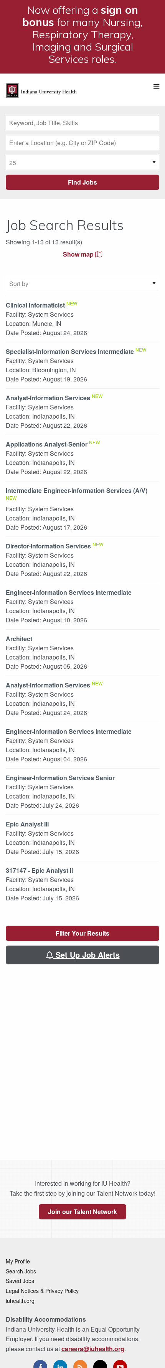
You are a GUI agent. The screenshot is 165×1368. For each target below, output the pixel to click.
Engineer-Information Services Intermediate (69, 592)
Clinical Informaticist (35, 305)
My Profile (18, 1261)
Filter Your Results (82, 933)
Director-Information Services (48, 546)
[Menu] (156, 86)
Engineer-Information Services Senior (60, 777)
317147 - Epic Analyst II (39, 870)
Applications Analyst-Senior (46, 444)
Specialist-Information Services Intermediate (70, 351)
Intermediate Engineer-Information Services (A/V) (76, 490)
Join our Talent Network (82, 1211)
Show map (79, 254)
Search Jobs (21, 1271)
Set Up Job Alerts (86, 954)
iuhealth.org (20, 1300)
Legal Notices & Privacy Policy (42, 1290)
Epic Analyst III (27, 824)
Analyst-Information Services (48, 397)
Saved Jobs (20, 1281)
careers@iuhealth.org (92, 1348)
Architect (19, 638)
